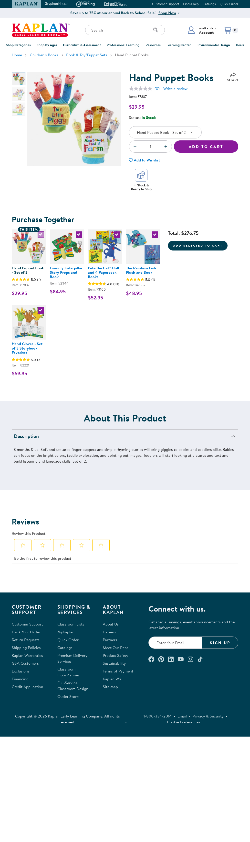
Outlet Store (68, 696)
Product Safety (115, 655)
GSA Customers (25, 663)
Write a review (175, 88)
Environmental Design (213, 45)
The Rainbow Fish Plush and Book (141, 270)
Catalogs (209, 3)
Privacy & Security (208, 716)
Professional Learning (123, 45)
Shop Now (167, 12)
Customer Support (165, 3)
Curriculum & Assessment (82, 45)
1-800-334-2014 (158, 716)
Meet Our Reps (115, 647)
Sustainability (114, 663)
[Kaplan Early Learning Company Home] (41, 30)
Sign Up (220, 642)
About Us (111, 624)
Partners (110, 639)
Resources (153, 45)
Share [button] (233, 80)
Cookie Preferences (183, 722)
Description (26, 436)
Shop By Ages (47, 45)
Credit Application (27, 686)
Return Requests (26, 639)
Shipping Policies (26, 647)
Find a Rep (191, 3)
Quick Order (229, 3)
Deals (240, 45)
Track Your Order (26, 632)
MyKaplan (65, 632)
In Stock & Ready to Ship (141, 187)
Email (182, 716)
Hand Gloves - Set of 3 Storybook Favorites (27, 348)
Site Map (110, 686)
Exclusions (21, 671)
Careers (109, 632)
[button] (201, 30)
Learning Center (179, 45)
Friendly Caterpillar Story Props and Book (66, 272)
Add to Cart (206, 146)
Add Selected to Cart (197, 245)
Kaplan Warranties (27, 655)
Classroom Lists (70, 624)
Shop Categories (18, 45)
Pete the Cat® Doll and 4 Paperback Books (103, 272)
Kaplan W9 (112, 679)
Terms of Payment (118, 671)
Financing (20, 679)
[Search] (156, 30)
